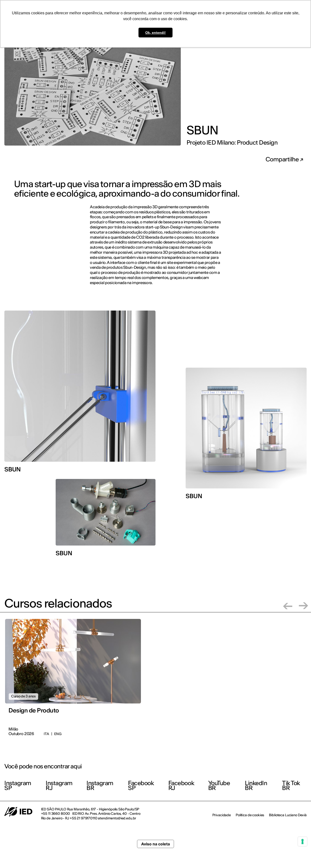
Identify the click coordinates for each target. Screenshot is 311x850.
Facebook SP (141, 785)
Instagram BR (99, 785)
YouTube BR (219, 785)
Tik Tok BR (291, 785)
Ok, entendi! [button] (155, 33)
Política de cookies (250, 815)
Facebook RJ (181, 785)
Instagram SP (17, 785)
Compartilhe (283, 159)
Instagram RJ (59, 785)
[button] (287, 605)
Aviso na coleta (155, 843)
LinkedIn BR (256, 785)
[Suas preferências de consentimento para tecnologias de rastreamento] (302, 841)
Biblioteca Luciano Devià (288, 815)
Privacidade (221, 815)
